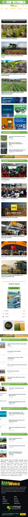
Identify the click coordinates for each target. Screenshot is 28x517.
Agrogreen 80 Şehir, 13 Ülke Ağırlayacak (9, 198)
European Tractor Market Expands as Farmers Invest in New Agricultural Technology (16, 453)
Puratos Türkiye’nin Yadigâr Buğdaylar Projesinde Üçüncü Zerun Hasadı (14, 21)
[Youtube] (14, 316)
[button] (23, 514)
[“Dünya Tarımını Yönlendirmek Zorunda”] (3, 389)
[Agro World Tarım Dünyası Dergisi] (14, 6)
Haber (3, 37)
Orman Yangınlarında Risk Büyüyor (9, 38)
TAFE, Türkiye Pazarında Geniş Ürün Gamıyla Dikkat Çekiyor (14, 256)
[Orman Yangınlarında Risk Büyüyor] (14, 31)
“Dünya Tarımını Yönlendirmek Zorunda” (16, 388)
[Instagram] (14, 314)
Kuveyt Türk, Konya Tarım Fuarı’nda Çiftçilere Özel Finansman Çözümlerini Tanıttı (11, 276)
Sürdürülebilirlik (9, 91)
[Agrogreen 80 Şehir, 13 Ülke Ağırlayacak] (14, 190)
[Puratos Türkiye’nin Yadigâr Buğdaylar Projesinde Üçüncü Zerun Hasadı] (14, 16)
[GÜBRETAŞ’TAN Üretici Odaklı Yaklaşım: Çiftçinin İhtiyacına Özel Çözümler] (14, 85)
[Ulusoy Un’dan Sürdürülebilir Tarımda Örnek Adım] (3, 429)
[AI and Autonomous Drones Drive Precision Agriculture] (4, 138)
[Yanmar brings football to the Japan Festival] (3, 446)
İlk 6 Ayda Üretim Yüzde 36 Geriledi (14, 351)
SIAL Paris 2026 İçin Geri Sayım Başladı (9, 217)
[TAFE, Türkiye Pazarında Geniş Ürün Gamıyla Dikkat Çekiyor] (14, 248)
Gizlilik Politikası (11, 513)
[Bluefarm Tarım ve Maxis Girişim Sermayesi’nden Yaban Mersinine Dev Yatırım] (4, 144)
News (3, 54)
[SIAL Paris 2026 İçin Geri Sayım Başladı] (14, 209)
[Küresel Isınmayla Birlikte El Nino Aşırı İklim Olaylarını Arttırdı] (3, 403)
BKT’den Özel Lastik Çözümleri (13, 371)
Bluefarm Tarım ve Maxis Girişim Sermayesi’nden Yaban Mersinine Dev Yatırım (16, 143)
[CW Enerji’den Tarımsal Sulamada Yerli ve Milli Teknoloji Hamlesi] (3, 421)
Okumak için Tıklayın (14, 288)
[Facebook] (14, 311)
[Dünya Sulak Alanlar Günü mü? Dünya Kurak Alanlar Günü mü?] (3, 396)
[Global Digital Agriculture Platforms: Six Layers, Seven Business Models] (14, 66)
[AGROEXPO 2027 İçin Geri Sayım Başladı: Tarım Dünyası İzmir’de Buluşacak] (14, 170)
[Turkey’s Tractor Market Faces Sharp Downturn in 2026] (3, 440)
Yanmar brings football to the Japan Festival (17, 445)
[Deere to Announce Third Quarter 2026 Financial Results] (14, 48)
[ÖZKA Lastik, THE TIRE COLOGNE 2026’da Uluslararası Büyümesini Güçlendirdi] (14, 228)
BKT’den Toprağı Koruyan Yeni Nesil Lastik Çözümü (17, 364)
